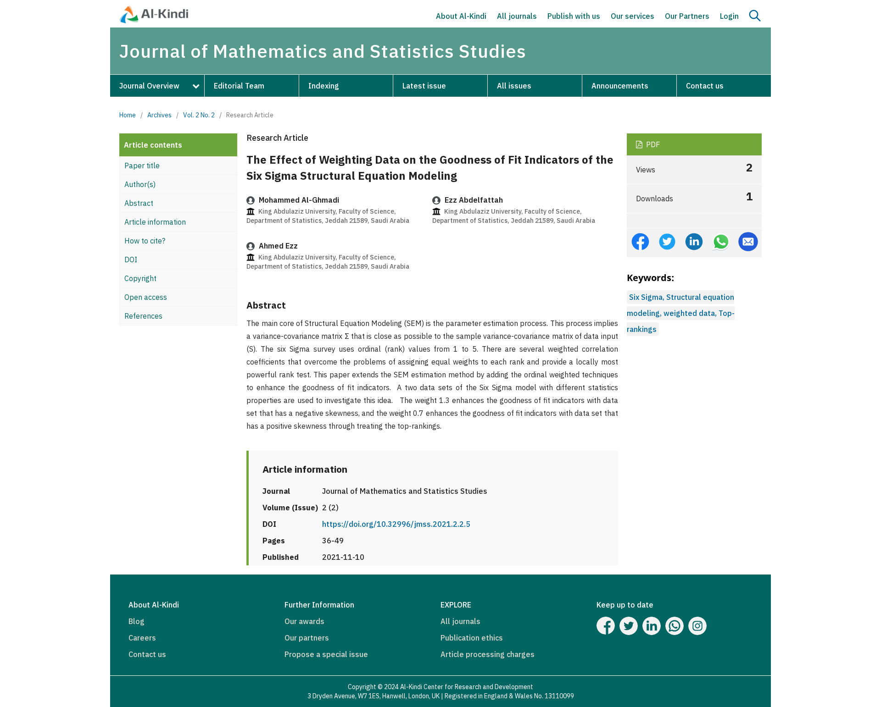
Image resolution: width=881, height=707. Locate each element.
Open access (145, 297)
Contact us (705, 85)
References (143, 315)
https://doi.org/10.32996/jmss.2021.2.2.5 (396, 524)
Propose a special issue (326, 654)
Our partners (306, 637)
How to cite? (144, 240)
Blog (136, 621)
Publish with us (573, 16)
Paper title (142, 165)
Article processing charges (487, 654)
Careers (142, 637)
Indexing (323, 85)
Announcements (619, 85)
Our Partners (687, 16)
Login (729, 16)
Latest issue (424, 85)
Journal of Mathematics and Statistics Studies (322, 51)
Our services (632, 16)
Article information (155, 221)
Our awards (304, 621)
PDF (652, 144)
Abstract (138, 203)
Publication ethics (471, 637)
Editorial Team (239, 85)
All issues (514, 85)
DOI (130, 259)
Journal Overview (149, 85)
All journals (517, 16)
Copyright (140, 278)
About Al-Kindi (461, 16)
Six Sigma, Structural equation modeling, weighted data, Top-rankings (681, 313)
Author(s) (140, 184)
